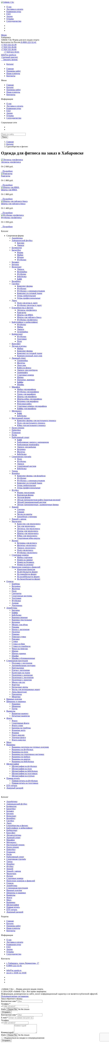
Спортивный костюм (26, 466)
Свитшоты (16, 593)
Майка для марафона (26, 389)
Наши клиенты (13, 73)
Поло (19, 341)
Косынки (16, 622)
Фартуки (16, 685)
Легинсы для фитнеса (11, 162)
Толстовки (22, 339)
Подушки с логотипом (22, 663)
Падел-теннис (18, 428)
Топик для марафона (26, 394)
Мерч (8, 742)
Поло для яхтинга (25, 550)
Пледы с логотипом (21, 670)
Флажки (15, 733)
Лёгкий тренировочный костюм (31, 502)
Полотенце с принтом (22, 680)
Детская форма (23, 497)
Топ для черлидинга (26, 526)
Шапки (20, 377)
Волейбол (16, 281)
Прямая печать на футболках (25, 781)
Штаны (20, 257)
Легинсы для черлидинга (28, 528)
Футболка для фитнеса (11, 217)
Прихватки (17, 694)
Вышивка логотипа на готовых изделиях (30, 747)
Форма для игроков (26, 492)
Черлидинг (17, 521)
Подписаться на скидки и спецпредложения (24, 1038)
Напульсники (18, 668)
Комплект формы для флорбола (31, 476)
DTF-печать (11, 785)
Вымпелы (10, 711)
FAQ (8, 14)
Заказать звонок (9, 59)
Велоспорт (16, 267)
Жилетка (21, 363)
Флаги (9, 718)
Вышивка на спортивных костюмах (28, 754)
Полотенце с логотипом (22, 677)
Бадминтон (17, 248)
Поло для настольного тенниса (31, 423)
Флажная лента (18, 730)
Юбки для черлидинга (27, 536)
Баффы (20, 382)
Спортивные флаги (20, 723)
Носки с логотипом (20, 629)
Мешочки (16, 697)
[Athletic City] (7, 2)
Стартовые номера (25, 375)
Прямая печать (13, 778)
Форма (20, 252)
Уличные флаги (19, 737)
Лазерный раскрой (14, 788)
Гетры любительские (26, 296)
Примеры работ (13, 71)
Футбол (15, 490)
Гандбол (15, 284)
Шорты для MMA (9, 190)
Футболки (21, 260)
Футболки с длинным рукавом (31, 291)
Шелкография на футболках (24, 766)
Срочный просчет (9, 57)
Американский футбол (22, 240)
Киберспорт (17, 334)
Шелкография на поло (22, 769)
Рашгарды (5, 176)
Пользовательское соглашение (14, 996)
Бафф (19, 279)
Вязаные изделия (14, 699)
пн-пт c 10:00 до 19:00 (16, 973)
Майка (20, 327)
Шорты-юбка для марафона (29, 399)
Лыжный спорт (19, 358)
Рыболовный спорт (20, 437)
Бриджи (20, 243)
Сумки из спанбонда (21, 646)
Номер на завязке (25, 560)
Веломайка (22, 272)
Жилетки (16, 588)
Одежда (9, 581)
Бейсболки (16, 615)
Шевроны (16, 706)
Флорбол (16, 473)
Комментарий (7, 1032)
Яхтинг (15, 540)
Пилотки (16, 632)
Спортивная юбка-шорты (28, 538)
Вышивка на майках (21, 757)
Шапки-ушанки (19, 653)
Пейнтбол (16, 430)
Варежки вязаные (20, 617)
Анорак (15, 603)
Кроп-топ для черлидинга (28, 524)
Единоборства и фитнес (22, 308)
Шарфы (20, 384)
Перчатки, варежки (26, 380)
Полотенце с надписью (22, 675)
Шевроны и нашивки (16, 701)
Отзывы (10, 19)
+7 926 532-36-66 (8, 47)
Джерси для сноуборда (27, 370)
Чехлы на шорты (24, 514)
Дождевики (17, 605)
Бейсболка (21, 276)
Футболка (21, 274)
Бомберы (16, 584)
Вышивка (10, 745)
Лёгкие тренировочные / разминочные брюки (38, 504)
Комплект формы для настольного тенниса (36, 420)
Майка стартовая (24, 557)
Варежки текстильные (22, 620)
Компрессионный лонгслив (29, 356)
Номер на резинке (25, 564)
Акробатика (17, 238)
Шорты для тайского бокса (13, 203)
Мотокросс (17, 411)
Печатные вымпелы (21, 716)
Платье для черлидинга (27, 531)
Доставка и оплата (14, 9)
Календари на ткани (21, 673)
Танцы (15, 471)
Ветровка (21, 449)
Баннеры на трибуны (21, 728)
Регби (14, 435)
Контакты (10, 76)
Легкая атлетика (19, 346)
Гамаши (20, 512)
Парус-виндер (18, 735)
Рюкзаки (16, 639)
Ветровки (16, 586)
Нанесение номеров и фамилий (26, 567)
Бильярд (15, 262)
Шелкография (12, 764)
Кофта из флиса (24, 368)
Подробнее (7, 171)
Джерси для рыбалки (26, 447)
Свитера (21, 509)
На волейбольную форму (28, 576)
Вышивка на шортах (21, 759)
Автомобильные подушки (23, 665)
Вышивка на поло (20, 752)
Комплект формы (25, 286)
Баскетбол (16, 250)
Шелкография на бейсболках (25, 771)
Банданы (16, 610)
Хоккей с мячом (19, 519)
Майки (20, 255)
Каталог (10, 64)
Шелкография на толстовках (24, 773)
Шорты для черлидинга (27, 533)
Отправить (6, 1012)
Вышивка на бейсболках (23, 761)
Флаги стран (17, 725)
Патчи (14, 709)
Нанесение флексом (26, 569)
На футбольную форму (27, 572)
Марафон (16, 387)
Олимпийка (22, 360)
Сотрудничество (13, 21)
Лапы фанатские (19, 692)
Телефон (5, 1020)
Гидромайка (22, 332)
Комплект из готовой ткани (29, 293)
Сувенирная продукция (17, 660)
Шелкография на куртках (23, 776)
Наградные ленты (20, 687)
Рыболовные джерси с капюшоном (33, 442)
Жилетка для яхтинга (26, 545)
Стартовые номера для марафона (32, 406)
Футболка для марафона (28, 392)
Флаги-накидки (19, 740)
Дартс (14, 300)
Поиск (4, 137)
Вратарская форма (25, 495)
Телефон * (5, 1004)
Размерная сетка (13, 11)
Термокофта (22, 372)
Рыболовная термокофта (28, 444)
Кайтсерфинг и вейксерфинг (25, 322)
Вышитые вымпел (20, 713)
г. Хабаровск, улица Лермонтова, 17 (22, 963)
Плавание (16, 432)
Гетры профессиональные (28, 298)
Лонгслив (21, 365)
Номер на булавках (25, 562)
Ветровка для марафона (27, 401)
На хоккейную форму (27, 574)
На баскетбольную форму (28, 579)
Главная (10, 68)
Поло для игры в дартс (27, 303)
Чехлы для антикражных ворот (26, 689)
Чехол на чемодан (20, 648)
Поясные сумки (19, 636)
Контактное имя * (9, 1001)
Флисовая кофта (24, 404)
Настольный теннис (21, 418)
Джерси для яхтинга (26, 548)
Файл (3, 1009)
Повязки (15, 634)
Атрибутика (11, 608)
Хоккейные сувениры (27, 516)
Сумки (15, 641)
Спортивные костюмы (22, 596)
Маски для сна (18, 682)
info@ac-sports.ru (8, 55)
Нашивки (16, 704)
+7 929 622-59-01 (11, 52)
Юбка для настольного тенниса (31, 425)
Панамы (15, 627)
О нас (9, 7)
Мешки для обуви (20, 624)
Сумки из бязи (18, 644)
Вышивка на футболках (22, 749)
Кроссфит (16, 344)
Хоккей (15, 507)
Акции (9, 16)
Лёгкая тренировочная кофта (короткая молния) (38, 500)
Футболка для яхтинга (27, 552)
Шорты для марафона (27, 396)
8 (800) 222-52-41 (28, 42)
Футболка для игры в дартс (29, 305)
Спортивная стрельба (21, 456)
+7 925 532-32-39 (8, 44)
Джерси (20, 245)
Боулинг (15, 264)
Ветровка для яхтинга (27, 543)
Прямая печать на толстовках (25, 783)
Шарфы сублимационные (23, 658)
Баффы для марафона (26, 408)
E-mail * (4, 1017)
